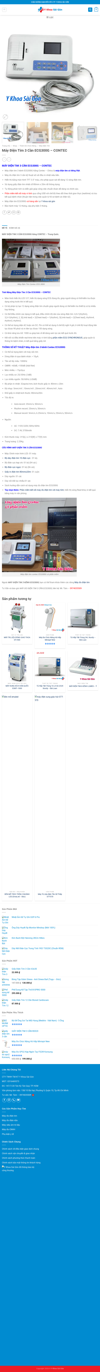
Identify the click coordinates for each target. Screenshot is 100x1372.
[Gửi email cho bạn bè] (14, 212)
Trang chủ (6, 146)
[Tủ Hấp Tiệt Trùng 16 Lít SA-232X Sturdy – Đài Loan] (50, 666)
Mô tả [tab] (4, 228)
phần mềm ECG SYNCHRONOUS (68, 337)
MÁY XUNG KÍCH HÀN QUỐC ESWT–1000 (17, 687)
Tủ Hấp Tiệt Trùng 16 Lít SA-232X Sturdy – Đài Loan (50, 687)
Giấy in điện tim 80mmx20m (18, 472)
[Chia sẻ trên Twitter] (9, 212)
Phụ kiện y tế (8, 1134)
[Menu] (4, 10)
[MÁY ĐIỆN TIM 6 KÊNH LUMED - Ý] (83, 666)
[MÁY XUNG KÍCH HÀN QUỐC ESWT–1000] (17, 666)
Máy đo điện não (10, 1120)
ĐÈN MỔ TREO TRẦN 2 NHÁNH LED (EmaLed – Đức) (17, 895)
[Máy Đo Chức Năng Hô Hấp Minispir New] (50, 618)
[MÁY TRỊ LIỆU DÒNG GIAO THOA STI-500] (17, 618)
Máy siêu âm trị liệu (11, 1125)
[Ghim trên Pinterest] (18, 212)
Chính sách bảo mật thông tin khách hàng (21, 1162)
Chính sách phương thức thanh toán (18, 1158)
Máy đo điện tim (82, 582)
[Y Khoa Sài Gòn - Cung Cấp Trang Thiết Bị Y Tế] (50, 10)
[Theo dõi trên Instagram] (9, 1100)
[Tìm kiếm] (90, 10)
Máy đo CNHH (8, 1129)
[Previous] (7, 72)
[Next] (92, 72)
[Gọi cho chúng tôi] (14, 1100)
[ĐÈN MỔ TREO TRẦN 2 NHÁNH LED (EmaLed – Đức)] (17, 792)
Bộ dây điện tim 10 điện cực (17, 458)
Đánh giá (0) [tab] (14, 228)
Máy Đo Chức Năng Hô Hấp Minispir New (50, 638)
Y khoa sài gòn (48, 201)
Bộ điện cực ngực (13, 467)
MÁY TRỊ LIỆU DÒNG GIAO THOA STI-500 (17, 638)
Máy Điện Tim (44, 146)
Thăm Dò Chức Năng (28, 146)
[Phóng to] (5, 116)
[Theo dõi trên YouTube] (18, 1100)
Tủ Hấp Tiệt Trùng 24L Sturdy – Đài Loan (82, 638)
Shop (15, 146)
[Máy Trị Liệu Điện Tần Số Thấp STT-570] (50, 792)
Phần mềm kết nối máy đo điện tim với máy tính (42, 490)
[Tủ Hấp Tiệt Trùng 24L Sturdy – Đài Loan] (83, 618)
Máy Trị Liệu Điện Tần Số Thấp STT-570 (50, 895)
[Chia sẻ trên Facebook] (4, 212)
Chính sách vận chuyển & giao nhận (18, 1153)
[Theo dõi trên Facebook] (4, 1100)
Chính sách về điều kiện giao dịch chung (20, 1149)
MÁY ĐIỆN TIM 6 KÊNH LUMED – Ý (83, 686)
